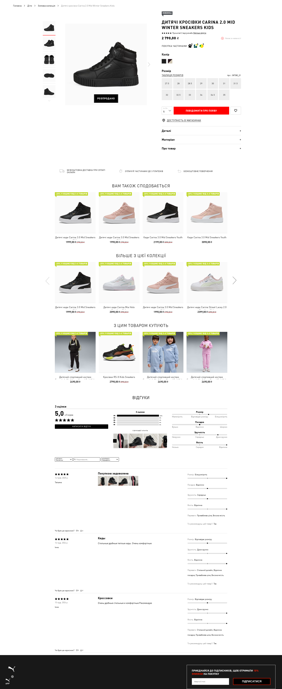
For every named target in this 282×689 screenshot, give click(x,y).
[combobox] (64, 459)
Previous (48, 281)
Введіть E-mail (199, 681)
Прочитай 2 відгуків (180, 33)
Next (149, 64)
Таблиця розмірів (172, 75)
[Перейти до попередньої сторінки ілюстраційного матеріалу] (115, 441)
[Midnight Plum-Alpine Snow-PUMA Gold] (170, 61)
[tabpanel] (106, 64)
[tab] (201, 130)
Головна (17, 5)
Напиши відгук (199, 33)
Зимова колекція (46, 5)
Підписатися (252, 681)
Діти (29, 5)
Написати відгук (81, 426)
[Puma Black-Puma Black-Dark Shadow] (163, 61)
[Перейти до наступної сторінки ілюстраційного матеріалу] (165, 441)
